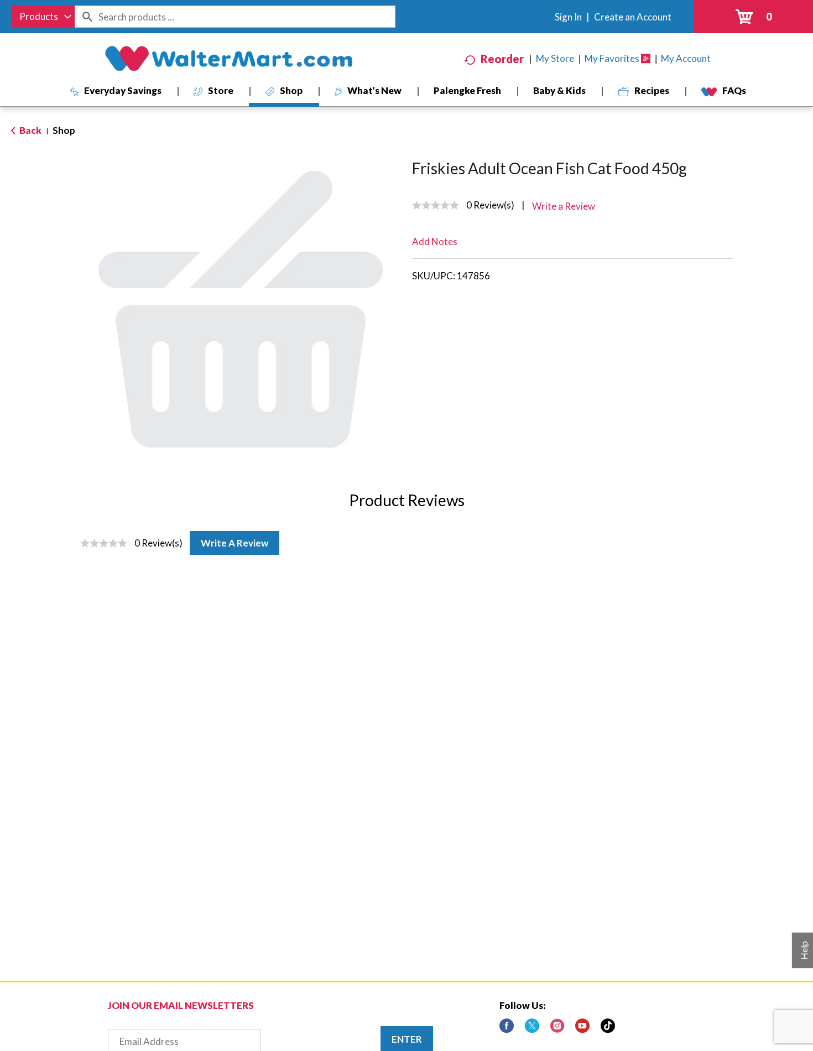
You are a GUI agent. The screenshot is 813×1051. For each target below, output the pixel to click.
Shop (64, 130)
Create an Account (632, 17)
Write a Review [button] (563, 206)
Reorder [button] (502, 58)
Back (29, 130)
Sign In (568, 17)
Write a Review (234, 543)
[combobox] (43, 17)
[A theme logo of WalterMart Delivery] (228, 58)
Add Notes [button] (434, 241)
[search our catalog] (87, 17)
